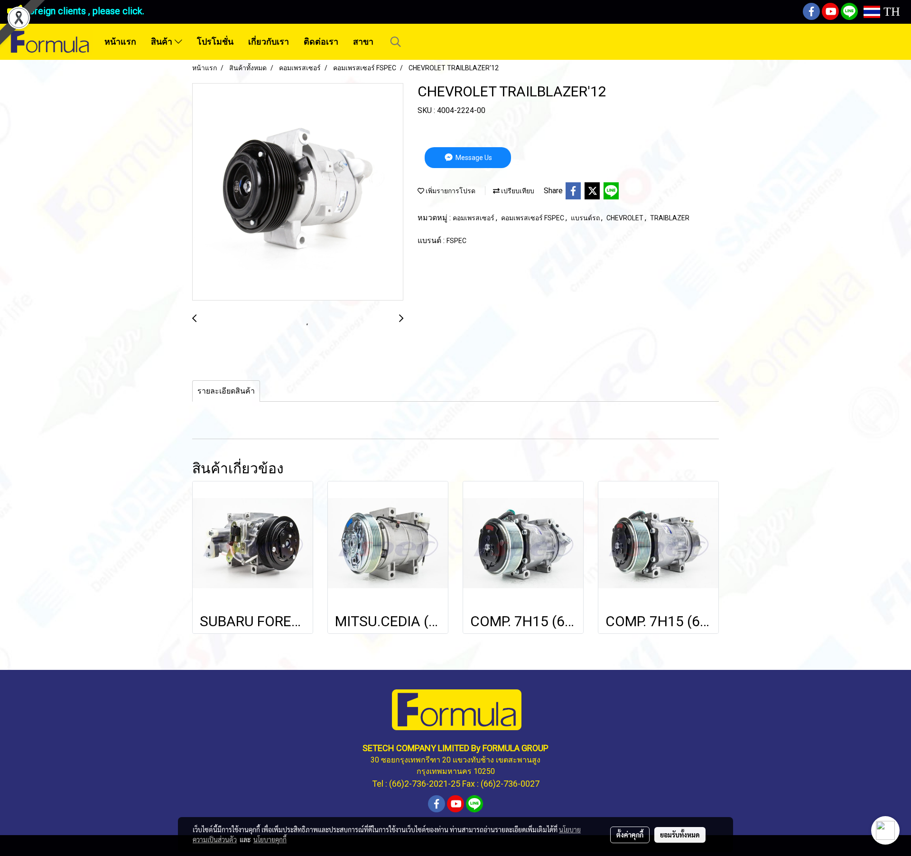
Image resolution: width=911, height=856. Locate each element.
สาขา (363, 42)
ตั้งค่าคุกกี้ (629, 834)
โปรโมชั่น (215, 42)
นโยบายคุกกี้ (270, 839)
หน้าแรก (120, 42)
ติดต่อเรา (321, 42)
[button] (395, 42)
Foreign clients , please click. (83, 11)
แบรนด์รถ (586, 218)
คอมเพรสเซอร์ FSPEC (533, 218)
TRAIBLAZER (669, 218)
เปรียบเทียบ (517, 191)
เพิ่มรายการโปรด (449, 191)
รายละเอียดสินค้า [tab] (226, 390)
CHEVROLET (625, 218)
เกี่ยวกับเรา (268, 42)
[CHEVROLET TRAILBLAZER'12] (298, 192)
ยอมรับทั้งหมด (680, 834)
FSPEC (456, 241)
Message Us (473, 157)
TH (890, 12)
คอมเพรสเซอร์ (474, 218)
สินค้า (163, 42)
